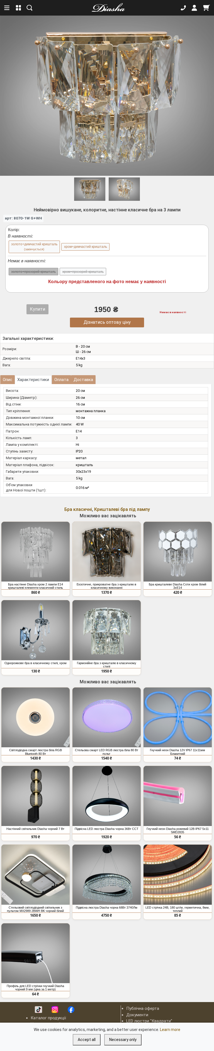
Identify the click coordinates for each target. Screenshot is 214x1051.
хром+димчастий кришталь (85, 247)
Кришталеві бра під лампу (122, 509)
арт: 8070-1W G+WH (23, 218)
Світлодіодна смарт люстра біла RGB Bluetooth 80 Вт (35, 751)
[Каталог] (18, 8)
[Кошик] (206, 8)
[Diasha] (106, 7)
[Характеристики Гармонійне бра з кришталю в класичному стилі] (106, 630)
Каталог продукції (48, 1017)
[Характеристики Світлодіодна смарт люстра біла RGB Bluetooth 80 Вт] (35, 718)
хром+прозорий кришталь (83, 272)
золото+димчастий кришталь (34, 246)
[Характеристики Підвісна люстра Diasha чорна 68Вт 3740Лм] (106, 875)
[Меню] (7, 8)
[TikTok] (38, 1009)
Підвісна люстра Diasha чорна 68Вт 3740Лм (106, 907)
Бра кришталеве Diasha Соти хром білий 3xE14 (177, 586)
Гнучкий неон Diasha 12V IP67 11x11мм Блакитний (177, 751)
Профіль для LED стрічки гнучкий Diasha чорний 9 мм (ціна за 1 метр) (35, 987)
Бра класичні (78, 509)
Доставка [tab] (83, 379)
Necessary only (123, 1039)
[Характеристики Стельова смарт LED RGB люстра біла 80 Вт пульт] (106, 718)
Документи (137, 1014)
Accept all (87, 1039)
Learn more (170, 1029)
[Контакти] (183, 8)
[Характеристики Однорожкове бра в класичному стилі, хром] (35, 630)
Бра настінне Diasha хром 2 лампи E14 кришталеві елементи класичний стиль (35, 586)
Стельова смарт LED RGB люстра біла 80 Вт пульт (106, 751)
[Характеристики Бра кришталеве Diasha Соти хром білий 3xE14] (178, 552)
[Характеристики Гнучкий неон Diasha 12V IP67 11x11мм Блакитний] (178, 718)
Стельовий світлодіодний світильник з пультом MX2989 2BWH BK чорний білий (35, 909)
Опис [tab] (7, 379)
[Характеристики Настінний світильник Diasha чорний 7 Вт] (35, 796)
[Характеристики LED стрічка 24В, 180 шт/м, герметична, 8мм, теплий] (178, 875)
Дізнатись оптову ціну (107, 322)
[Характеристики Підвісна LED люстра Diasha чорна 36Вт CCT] (106, 796)
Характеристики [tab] (33, 379)
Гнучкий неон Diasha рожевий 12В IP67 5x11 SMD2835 (178, 830)
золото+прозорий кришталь (33, 272)
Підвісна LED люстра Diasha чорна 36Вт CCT (106, 828)
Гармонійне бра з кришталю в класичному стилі (106, 664)
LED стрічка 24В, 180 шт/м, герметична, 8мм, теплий (177, 909)
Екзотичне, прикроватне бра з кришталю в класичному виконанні (106, 586)
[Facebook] (71, 1009)
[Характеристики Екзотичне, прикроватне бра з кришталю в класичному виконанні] (106, 552)
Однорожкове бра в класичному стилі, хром (35, 663)
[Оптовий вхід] (194, 8)
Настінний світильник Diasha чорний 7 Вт (35, 828)
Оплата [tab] (61, 379)
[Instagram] (55, 1009)
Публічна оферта (142, 1008)
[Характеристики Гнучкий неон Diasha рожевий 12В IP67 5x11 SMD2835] (178, 796)
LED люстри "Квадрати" (149, 1020)
